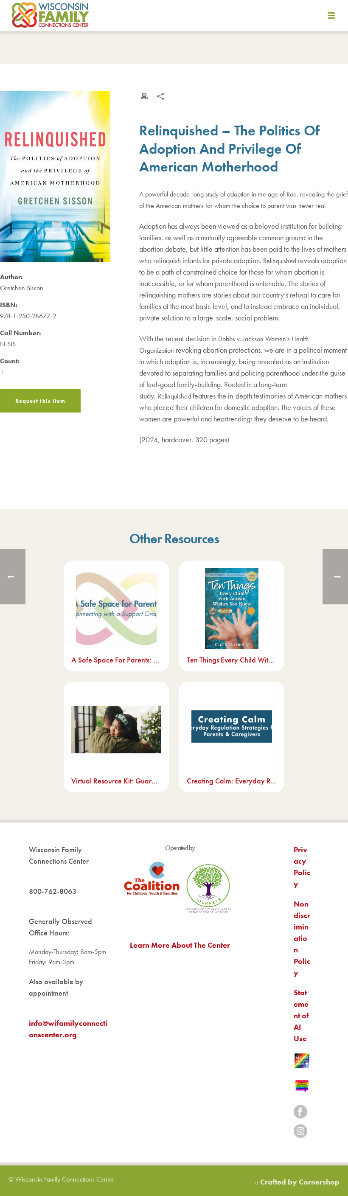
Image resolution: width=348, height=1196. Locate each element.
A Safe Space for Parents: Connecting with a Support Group (116, 660)
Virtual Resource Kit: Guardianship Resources (116, 781)
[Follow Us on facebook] (300, 1112)
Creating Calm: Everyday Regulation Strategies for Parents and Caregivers (232, 781)
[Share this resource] (160, 96)
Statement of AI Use (301, 1015)
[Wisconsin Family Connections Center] (50, 17)
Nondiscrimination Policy (302, 938)
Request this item (40, 400)
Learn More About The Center (180, 945)
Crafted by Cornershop (300, 1182)
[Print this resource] (144, 96)
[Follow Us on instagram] (300, 1131)
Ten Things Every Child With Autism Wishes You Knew (232, 660)
